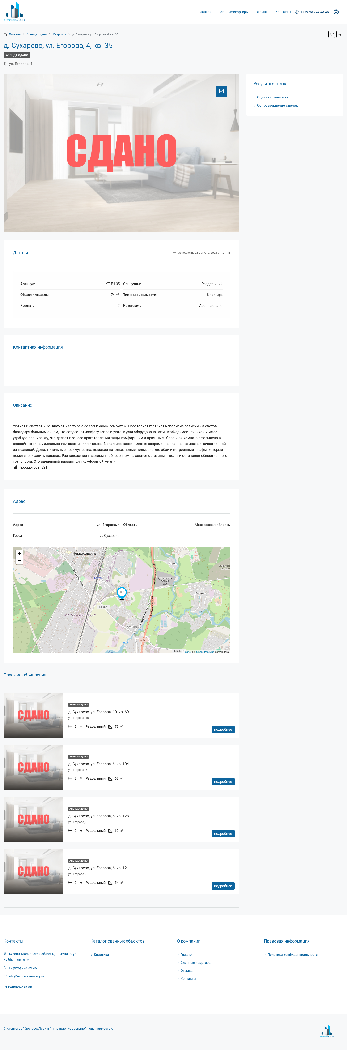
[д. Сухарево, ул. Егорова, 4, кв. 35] (122, 593)
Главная (205, 12)
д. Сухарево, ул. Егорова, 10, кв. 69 (98, 712)
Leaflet (187, 651)
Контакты (283, 12)
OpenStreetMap (205, 651)
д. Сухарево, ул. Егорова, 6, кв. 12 (97, 868)
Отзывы (262, 12)
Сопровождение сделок (277, 105)
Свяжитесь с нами (18, 987)
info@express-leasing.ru (26, 976)
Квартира (59, 34)
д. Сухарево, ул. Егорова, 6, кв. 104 (98, 764)
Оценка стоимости (272, 97)
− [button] (19, 560)
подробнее (223, 729)
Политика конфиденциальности (292, 954)
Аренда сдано (37, 34)
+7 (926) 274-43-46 (314, 12)
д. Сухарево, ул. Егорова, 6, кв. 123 (98, 816)
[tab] (221, 91)
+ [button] (19, 553)
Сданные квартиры (234, 12)
